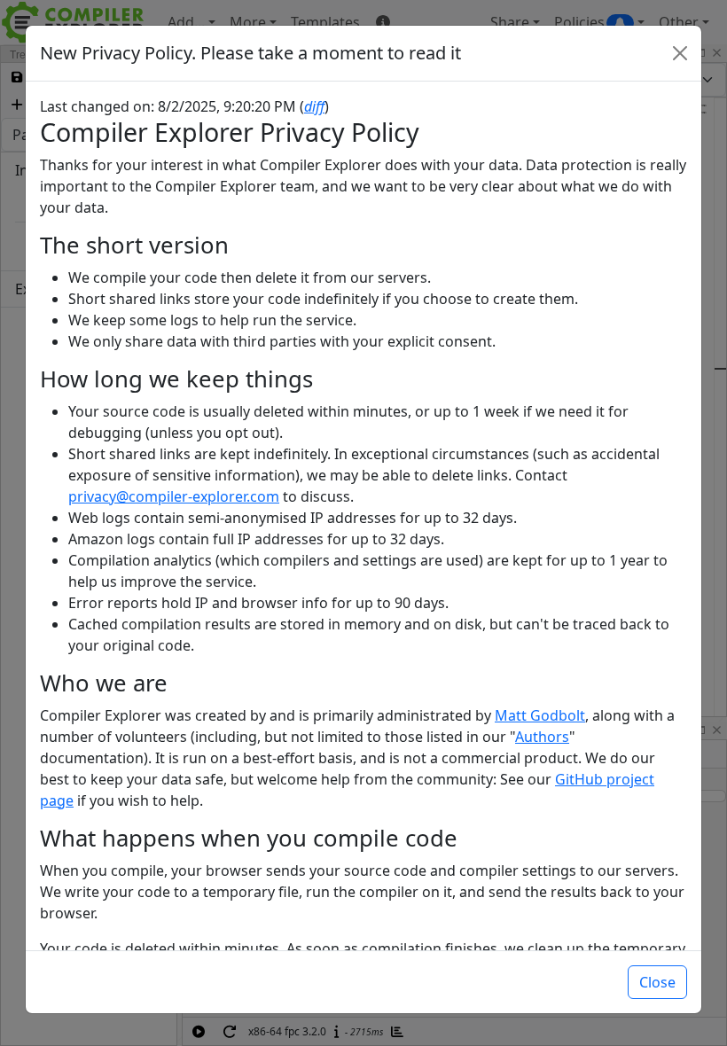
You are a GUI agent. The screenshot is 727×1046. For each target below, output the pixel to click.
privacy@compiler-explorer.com (173, 496)
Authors (542, 736)
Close (657, 982)
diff (314, 106)
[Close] (680, 53)
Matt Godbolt (540, 715)
